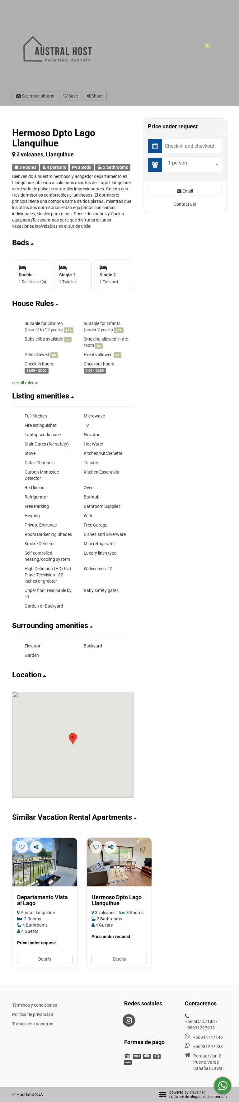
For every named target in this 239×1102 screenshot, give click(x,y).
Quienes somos (84, 60)
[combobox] (193, 165)
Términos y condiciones (34, 1005)
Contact (116, 60)
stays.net (197, 1092)
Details (44, 958)
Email (187, 190)
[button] (73, 243)
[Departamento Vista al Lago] (44, 862)
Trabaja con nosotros (32, 1023)
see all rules (23, 382)
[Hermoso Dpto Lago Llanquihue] (119, 862)
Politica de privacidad (32, 1014)
